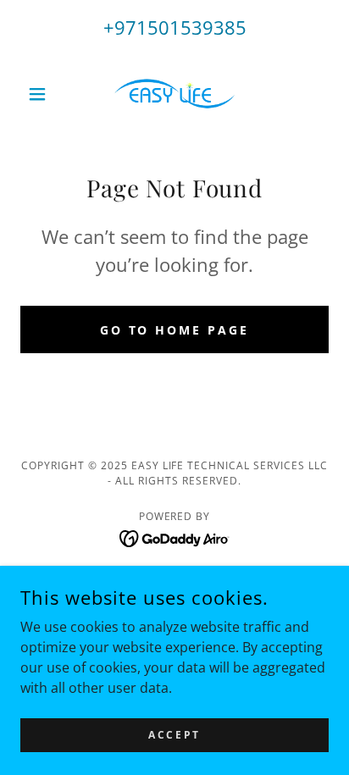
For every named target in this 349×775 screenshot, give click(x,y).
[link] (174, 93)
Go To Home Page (175, 330)
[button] (43, 94)
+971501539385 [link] (175, 27)
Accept (174, 735)
